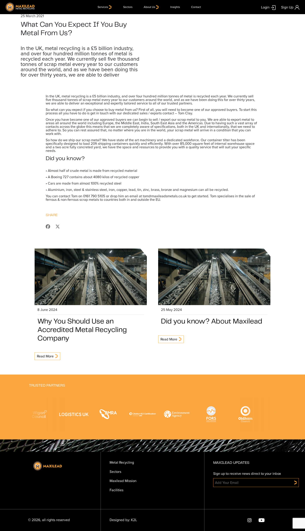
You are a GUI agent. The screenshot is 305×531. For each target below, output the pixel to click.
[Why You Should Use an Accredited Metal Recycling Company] (91, 276)
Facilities (116, 490)
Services (103, 7)
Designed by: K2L (123, 520)
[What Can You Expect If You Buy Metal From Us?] (50, 226)
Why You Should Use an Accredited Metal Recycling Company (82, 330)
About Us (149, 7)
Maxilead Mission (123, 480)
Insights (175, 7)
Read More (45, 356)
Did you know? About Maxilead (211, 321)
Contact (196, 7)
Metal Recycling (122, 462)
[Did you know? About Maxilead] (214, 276)
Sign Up (287, 7)
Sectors (127, 7)
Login (265, 7)
